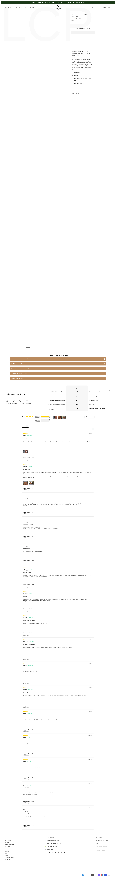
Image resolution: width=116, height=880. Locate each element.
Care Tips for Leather (9, 857)
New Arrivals (8, 7)
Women (21, 7)
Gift (26, 7)
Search (104, 7)
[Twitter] (76, 93)
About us (7, 851)
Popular (32, 7)
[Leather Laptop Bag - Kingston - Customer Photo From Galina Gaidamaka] (60, 417)
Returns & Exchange (9, 844)
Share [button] (26, 458)
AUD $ (93, 7)
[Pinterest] (78, 93)
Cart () (110, 7)
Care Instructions (78, 87)
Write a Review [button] (90, 416)
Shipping (7, 855)
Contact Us (7, 849)
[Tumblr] (64, 852)
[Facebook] (46, 852)
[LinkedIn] (61, 852)
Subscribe (101, 850)
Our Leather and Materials (10, 862)
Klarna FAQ (7, 846)
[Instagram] (52, 852)
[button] (83, 32)
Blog (6, 853)
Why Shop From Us (79, 83)
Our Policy (7, 842)
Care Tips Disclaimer (9, 859)
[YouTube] (58, 852)
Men (16, 7)
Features (76, 75)
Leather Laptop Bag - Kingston (28, 457)
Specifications (77, 72)
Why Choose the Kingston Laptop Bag (82, 79)
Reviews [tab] (24, 426)
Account (99, 7)
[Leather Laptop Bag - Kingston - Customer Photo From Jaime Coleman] (55, 417)
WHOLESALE (8, 840)
